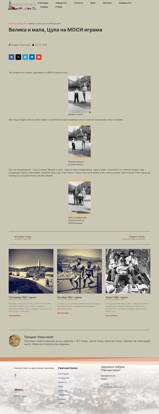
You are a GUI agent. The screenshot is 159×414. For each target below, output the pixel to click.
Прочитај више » (15, 315)
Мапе (93, 3)
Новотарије (43, 3)
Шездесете (22, 24)
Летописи (107, 3)
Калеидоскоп (125, 3)
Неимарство (61, 3)
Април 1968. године (117, 297)
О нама (58, 7)
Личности (78, 3)
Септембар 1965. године (22, 297)
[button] (11, 57)
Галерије (44, 7)
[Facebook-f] (15, 375)
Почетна (12, 24)
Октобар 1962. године (69, 297)
